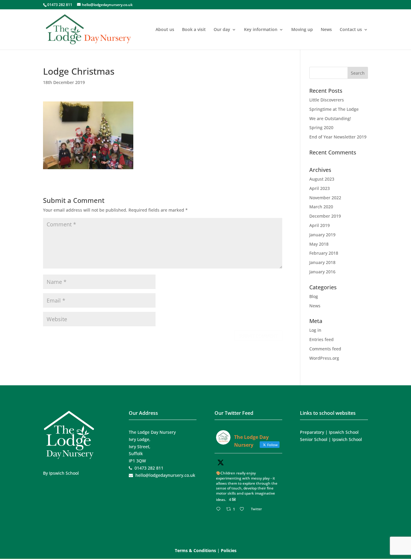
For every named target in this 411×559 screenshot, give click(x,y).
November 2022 (325, 197)
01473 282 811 (59, 4)
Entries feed (321, 339)
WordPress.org (324, 358)
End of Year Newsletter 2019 (337, 137)
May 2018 (319, 244)
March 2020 (321, 207)
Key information (260, 29)
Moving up (302, 29)
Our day (222, 29)
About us (165, 29)
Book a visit (194, 29)
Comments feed (325, 349)
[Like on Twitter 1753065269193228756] (243, 509)
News (326, 29)
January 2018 (322, 262)
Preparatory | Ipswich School (329, 432)
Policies (228, 550)
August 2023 (321, 179)
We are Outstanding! (330, 118)
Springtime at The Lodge (334, 109)
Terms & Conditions (195, 550)
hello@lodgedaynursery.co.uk (165, 475)
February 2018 (323, 253)
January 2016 (322, 272)
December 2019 (325, 216)
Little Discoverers (326, 100)
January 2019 (322, 235)
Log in (315, 330)
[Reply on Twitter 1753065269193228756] (220, 509)
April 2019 (319, 225)
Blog (313, 296)
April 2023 (319, 188)
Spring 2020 (321, 127)
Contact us (351, 29)
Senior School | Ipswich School (331, 439)
